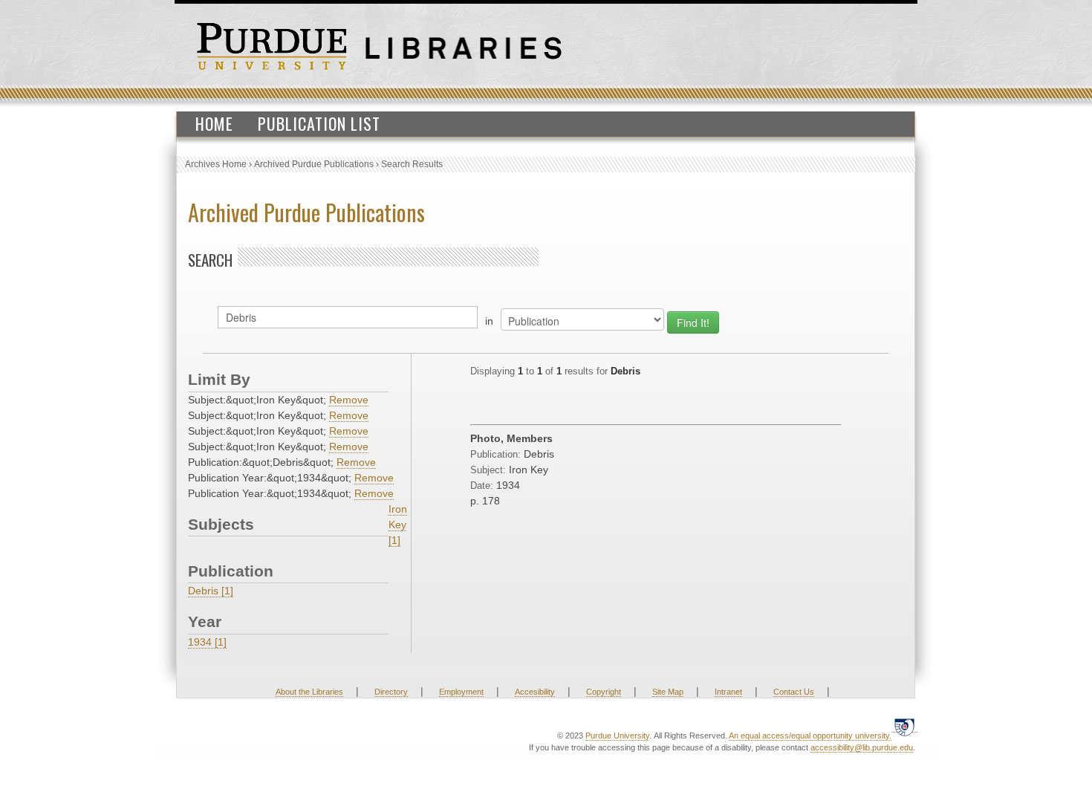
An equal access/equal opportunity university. (810, 735)
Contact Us (793, 691)
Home (214, 123)
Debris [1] (210, 591)
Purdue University (617, 735)
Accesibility (535, 691)
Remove (348, 400)
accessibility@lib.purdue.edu (861, 747)
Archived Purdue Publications (314, 164)
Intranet (728, 691)
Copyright (603, 691)
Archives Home (216, 164)
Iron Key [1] (398, 524)
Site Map (667, 691)
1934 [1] (207, 642)
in (489, 321)
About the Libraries (309, 691)
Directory (391, 691)
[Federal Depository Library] (904, 726)
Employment (461, 691)
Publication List (319, 123)
